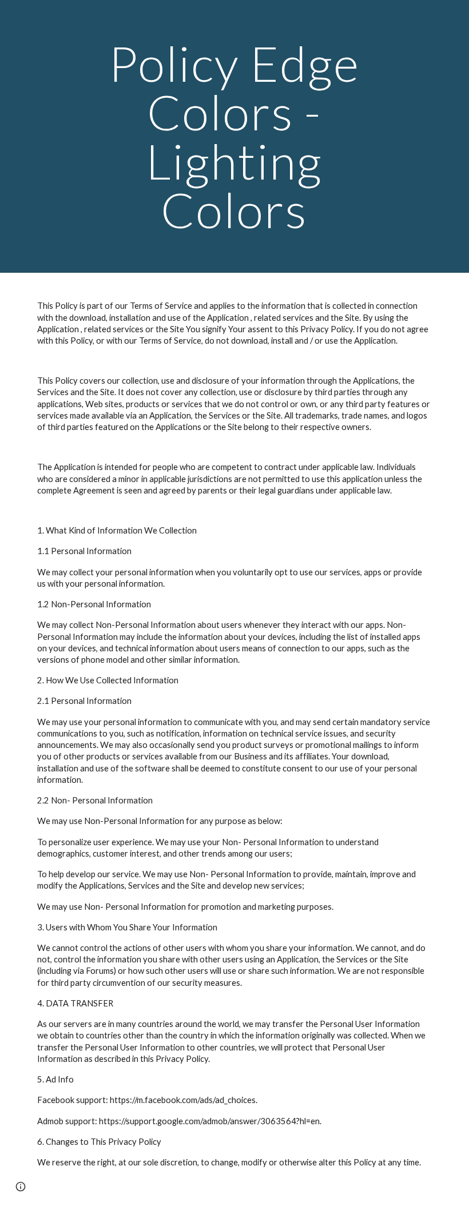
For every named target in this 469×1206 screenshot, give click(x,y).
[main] (235, 136)
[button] (21, 1187)
